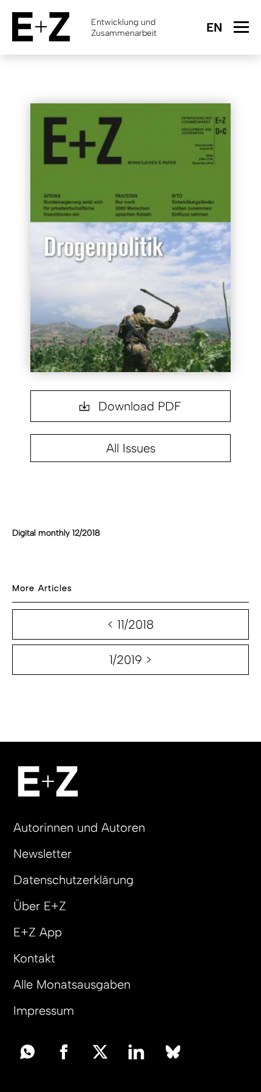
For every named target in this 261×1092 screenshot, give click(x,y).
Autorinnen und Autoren (79, 827)
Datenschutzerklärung (73, 880)
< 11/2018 (130, 624)
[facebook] (64, 1050)
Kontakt (34, 958)
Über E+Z (39, 906)
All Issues (130, 448)
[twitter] (100, 1050)
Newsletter (42, 853)
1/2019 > (130, 659)
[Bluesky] (173, 1050)
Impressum (43, 1010)
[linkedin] (136, 1050)
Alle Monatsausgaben (71, 984)
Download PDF (138, 406)
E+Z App (37, 932)
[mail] (27, 1050)
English (214, 28)
